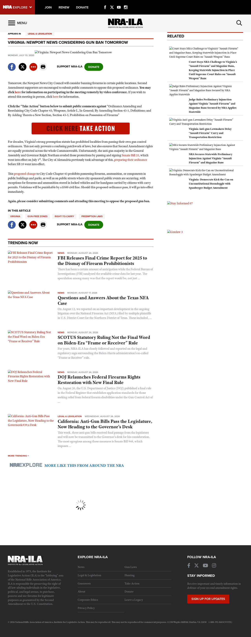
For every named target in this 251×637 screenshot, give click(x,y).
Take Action (132, 583)
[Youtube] (119, 3)
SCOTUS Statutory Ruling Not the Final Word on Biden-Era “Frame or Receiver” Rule (104, 340)
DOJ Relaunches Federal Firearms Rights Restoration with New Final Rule (99, 379)
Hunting (130, 575)
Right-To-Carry (64, 216)
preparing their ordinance (130, 160)
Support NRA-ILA (69, 66)
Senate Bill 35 (130, 155)
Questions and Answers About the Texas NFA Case (103, 300)
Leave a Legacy (134, 600)
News (61, 253)
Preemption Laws (92, 216)
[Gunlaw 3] (175, 232)
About (81, 591)
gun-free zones (37, 216)
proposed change (25, 174)
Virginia (15, 216)
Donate (129, 591)
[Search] (239, 23)
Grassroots (84, 583)
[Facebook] (105, 3)
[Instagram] (126, 3)
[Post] (22, 64)
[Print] (43, 69)
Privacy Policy (86, 608)
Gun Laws (131, 567)
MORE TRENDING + (18, 455)
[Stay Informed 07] (180, 203)
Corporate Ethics (88, 600)
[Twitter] (112, 3)
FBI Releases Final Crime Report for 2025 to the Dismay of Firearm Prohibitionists (102, 260)
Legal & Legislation (40, 33)
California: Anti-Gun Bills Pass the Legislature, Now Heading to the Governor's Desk (105, 424)
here (18, 92)
